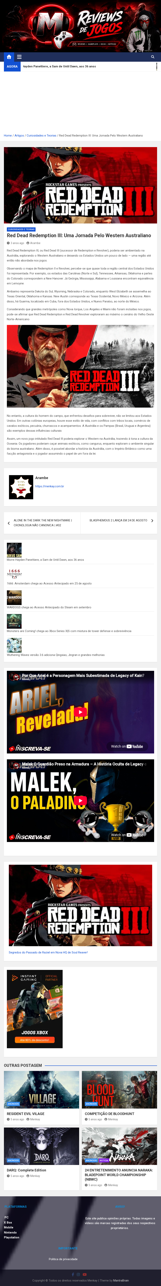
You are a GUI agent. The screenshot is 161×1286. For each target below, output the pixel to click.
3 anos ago (17, 243)
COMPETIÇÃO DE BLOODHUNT (109, 1114)
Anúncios (13, 1104)
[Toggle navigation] (19, 56)
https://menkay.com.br (49, 486)
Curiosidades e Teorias (21, 229)
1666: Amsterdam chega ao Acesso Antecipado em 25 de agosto (49, 583)
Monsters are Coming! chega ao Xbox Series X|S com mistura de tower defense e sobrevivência (69, 631)
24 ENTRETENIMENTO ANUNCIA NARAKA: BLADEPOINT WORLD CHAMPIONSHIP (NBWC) (119, 1174)
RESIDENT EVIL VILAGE (25, 1114)
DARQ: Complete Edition (26, 1170)
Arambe (35, 243)
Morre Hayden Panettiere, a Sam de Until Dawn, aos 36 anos (45, 560)
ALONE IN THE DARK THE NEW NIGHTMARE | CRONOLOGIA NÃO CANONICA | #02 (43, 523)
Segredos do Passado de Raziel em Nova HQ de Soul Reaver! (48, 952)
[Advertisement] (80, 103)
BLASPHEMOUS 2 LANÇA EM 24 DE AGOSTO (118, 520)
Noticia (104, 1160)
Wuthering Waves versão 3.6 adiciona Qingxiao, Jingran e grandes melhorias (56, 655)
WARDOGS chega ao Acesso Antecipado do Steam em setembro (49, 607)
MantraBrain (121, 1280)
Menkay (35, 1119)
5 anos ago (17, 1119)
